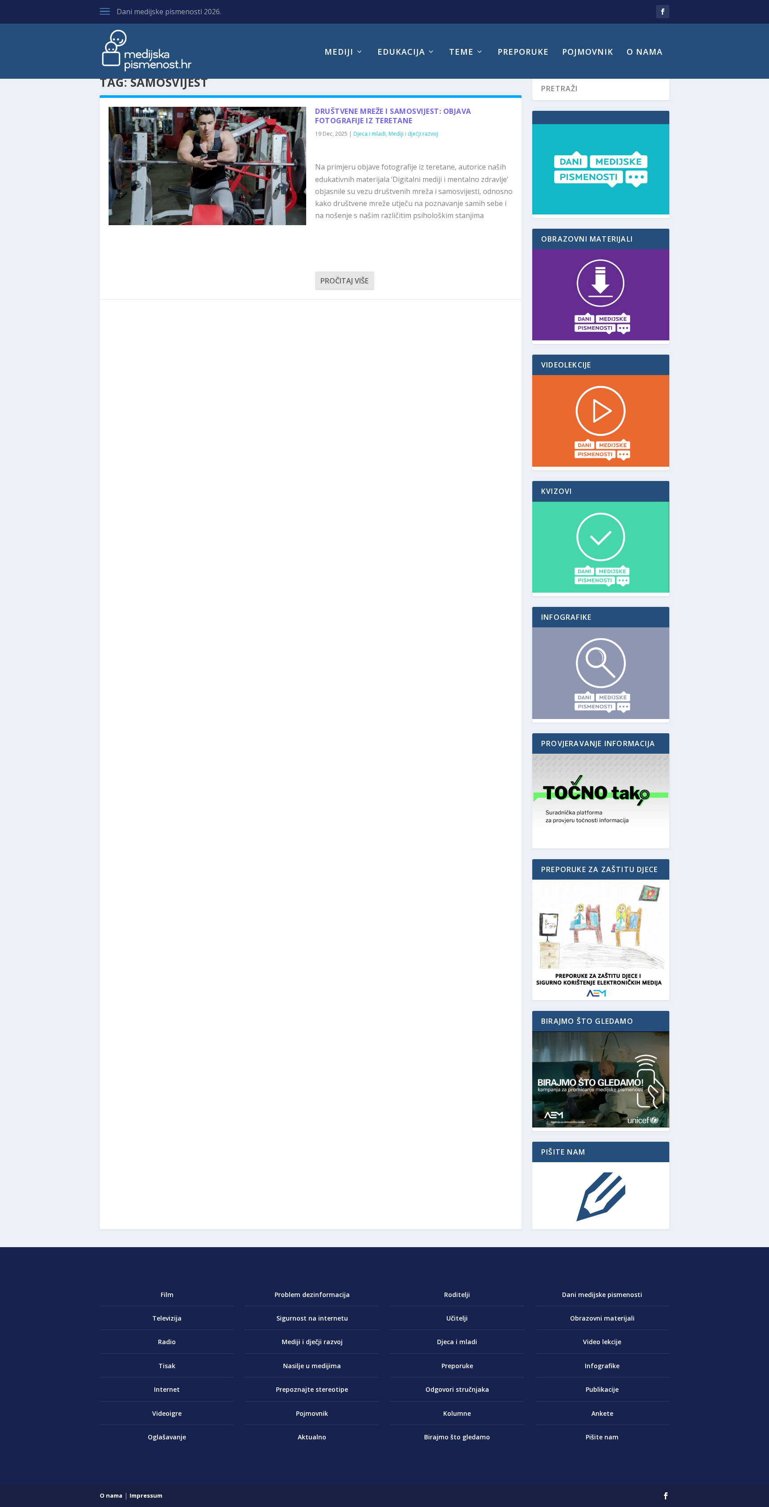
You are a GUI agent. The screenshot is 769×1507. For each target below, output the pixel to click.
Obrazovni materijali (602, 1318)
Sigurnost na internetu (312, 1318)
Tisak (166, 1366)
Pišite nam (602, 1437)
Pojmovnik (587, 52)
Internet (167, 1389)
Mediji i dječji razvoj (413, 133)
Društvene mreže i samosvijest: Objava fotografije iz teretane (393, 115)
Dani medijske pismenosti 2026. (169, 11)
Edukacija (401, 52)
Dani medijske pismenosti (602, 1294)
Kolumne (457, 1413)
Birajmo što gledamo (457, 1437)
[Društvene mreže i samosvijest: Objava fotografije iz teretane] (207, 166)
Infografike (602, 1366)
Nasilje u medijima (312, 1366)
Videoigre (167, 1413)
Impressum (146, 1495)
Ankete (602, 1413)
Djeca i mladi (369, 133)
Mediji (338, 52)
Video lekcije (602, 1341)
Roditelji (457, 1294)
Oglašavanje (167, 1437)
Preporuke (523, 52)
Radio (167, 1341)
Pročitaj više (344, 281)
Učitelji (457, 1318)
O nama (645, 52)
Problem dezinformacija (312, 1294)
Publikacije (602, 1389)
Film (167, 1294)
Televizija (167, 1318)
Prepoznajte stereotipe (312, 1389)
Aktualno (312, 1437)
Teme (461, 52)
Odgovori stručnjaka (457, 1389)
